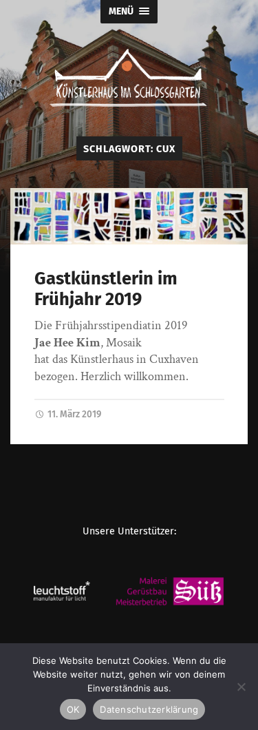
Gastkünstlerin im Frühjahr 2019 (106, 289)
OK (73, 709)
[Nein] (241, 687)
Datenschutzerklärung (149, 709)
